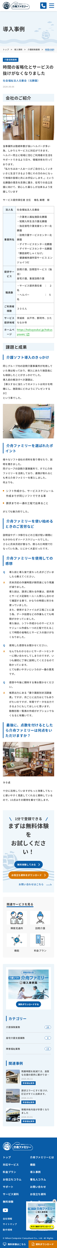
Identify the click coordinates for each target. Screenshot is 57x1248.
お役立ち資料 (38, 1194)
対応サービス (11, 1164)
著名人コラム (38, 1179)
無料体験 (8, 1201)
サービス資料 (11, 1194)
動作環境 (7, 1229)
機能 (32, 1164)
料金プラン (9, 1172)
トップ (7, 1157)
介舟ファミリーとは (42, 1157)
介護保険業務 (10, 59)
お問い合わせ (38, 1187)
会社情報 (7, 1218)
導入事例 (35, 1172)
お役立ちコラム (12, 1179)
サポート (8, 1187)
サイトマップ (10, 1224)
